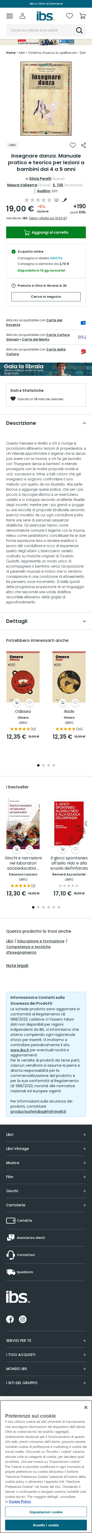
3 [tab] (49, 766)
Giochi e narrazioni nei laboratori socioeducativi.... (23, 863)
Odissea (23, 711)
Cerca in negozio (46, 296)
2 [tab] (43, 766)
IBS (25, 218)
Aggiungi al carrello (49, 232)
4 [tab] (54, 766)
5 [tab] (54, 908)
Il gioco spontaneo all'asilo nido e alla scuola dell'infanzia (69, 863)
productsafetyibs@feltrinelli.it (38, 1111)
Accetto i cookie (46, 1524)
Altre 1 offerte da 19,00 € (48, 218)
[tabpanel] (46, 98)
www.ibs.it (19, 1050)
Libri (9, 941)
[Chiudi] (85, 1407)
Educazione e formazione (40, 941)
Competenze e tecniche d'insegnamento (28, 949)
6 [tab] (59, 908)
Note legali (17, 966)
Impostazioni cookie (46, 1511)
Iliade (69, 711)
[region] (46, 1466)
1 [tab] (46, 133)
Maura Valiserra (22, 185)
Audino (43, 190)
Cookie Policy (20, 1501)
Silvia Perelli (40, 178)
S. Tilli (58, 185)
